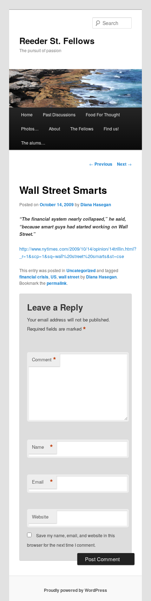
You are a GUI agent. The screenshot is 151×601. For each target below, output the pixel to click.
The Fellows (81, 128)
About (54, 128)
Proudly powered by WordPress (75, 590)
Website (40, 516)
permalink (57, 283)
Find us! (111, 128)
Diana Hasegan (95, 204)
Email (42, 481)
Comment (44, 359)
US (54, 277)
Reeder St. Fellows (56, 41)
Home (27, 114)
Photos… (30, 128)
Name (42, 447)
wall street (69, 277)
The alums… (33, 143)
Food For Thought (103, 114)
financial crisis (33, 277)
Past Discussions (59, 114)
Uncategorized (81, 270)
